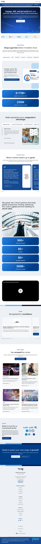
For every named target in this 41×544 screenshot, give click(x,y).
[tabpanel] (20, 84)
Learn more (36, 334)
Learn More (36, 4)
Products (20, 487)
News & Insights (20, 511)
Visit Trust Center (6, 438)
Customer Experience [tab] (28, 124)
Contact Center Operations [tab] (17, 124)
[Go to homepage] (3, 1)
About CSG (20, 498)
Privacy (20, 531)
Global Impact (20, 504)
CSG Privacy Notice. (5, 542)
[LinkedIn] (18, 520)
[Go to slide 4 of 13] (4, 338)
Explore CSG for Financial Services (11, 79)
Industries (20, 493)
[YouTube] (20, 520)
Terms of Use (20, 528)
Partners (20, 502)
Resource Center (20, 509)
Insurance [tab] (23, 57)
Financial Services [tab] (6, 57)
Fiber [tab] (13, 57)
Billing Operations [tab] (6, 124)
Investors (20, 500)
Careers (20, 515)
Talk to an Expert (15, 456)
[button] (35, 541)
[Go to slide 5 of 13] (5, 338)
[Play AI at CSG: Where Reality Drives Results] (20, 291)
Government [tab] (29, 57)
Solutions (20, 489)
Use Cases (20, 491)
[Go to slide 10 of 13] (9, 338)
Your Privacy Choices (22, 533)
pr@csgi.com (20, 482)
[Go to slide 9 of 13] (8, 338)
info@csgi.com (20, 481)
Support (20, 513)
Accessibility (20, 526)
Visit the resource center (20, 358)
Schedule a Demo (20, 21)
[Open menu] (39, 2)
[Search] (37, 2)
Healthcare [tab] (17, 57)
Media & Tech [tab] (36, 57)
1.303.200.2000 (20, 479)
